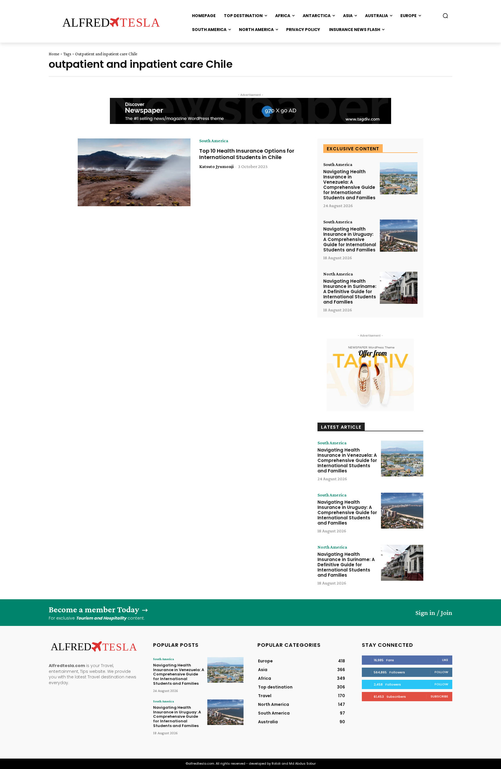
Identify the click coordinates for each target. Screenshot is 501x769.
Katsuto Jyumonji (216, 166)
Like (445, 659)
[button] (445, 16)
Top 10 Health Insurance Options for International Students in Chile (246, 154)
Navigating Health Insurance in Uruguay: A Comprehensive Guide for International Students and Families (349, 239)
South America (213, 140)
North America (338, 274)
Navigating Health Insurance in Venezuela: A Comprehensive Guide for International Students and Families (349, 185)
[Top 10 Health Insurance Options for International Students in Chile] (134, 172)
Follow (441, 672)
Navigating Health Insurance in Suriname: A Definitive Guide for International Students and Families (349, 291)
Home (54, 54)
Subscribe (439, 696)
